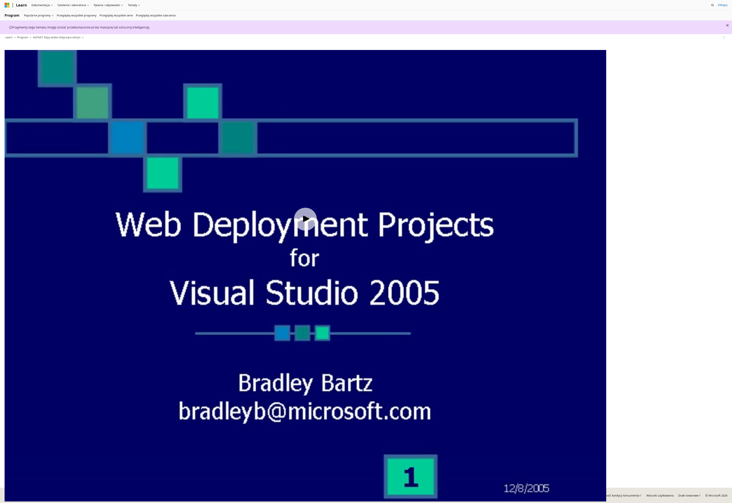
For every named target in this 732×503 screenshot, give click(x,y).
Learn (9, 37)
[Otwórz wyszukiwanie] (712, 5)
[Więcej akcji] (724, 38)
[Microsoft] (7, 5)
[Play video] (305, 219)
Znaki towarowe (688, 495)
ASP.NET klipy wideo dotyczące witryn (56, 37)
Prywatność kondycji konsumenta (618, 495)
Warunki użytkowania (660, 495)
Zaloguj (722, 5)
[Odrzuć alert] (727, 25)
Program (22, 37)
